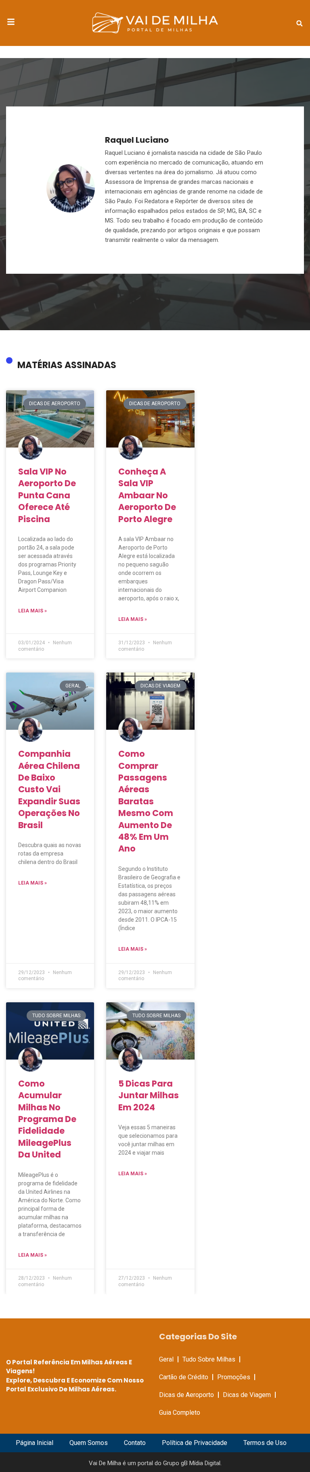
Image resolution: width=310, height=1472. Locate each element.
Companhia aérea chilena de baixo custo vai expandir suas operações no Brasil (49, 789)
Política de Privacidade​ (194, 1443)
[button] (299, 23)
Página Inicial (34, 1443)
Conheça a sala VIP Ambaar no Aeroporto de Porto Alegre (147, 495)
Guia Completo (179, 1412)
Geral (166, 1359)
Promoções (233, 1377)
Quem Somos (88, 1443)
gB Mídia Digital (200, 1463)
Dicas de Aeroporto (186, 1395)
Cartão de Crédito (183, 1377)
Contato (135, 1443)
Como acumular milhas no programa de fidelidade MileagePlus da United (47, 1119)
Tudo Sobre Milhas (208, 1359)
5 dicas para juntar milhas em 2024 (148, 1095)
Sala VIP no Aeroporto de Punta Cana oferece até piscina (47, 495)
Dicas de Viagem (247, 1395)
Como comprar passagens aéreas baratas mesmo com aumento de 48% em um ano (145, 801)
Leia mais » (32, 611)
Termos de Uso (265, 1443)
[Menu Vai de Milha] (11, 23)
